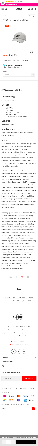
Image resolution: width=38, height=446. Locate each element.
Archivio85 (7, 297)
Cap (14, 297)
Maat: (5, 71)
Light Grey (30, 297)
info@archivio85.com (21, 345)
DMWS (4, 392)
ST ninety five (21, 301)
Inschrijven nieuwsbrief (11, 372)
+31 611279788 (22, 342)
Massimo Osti (11, 301)
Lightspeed (23, 388)
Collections (21, 297)
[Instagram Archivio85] (24, 351)
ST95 (29, 301)
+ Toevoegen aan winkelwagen (26, 442)
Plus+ (8, 392)
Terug (32, 16)
